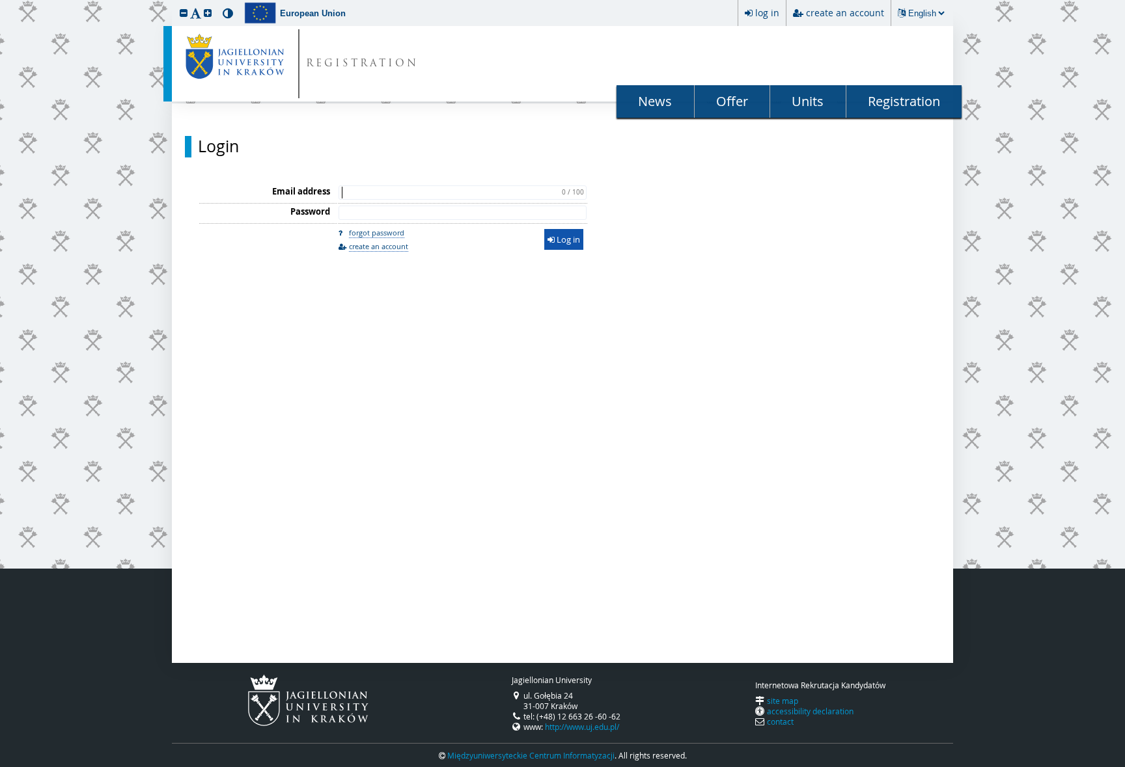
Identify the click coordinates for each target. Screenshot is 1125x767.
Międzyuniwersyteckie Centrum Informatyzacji (531, 755)
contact (780, 721)
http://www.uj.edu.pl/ (582, 726)
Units (808, 101)
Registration (904, 101)
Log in (567, 239)
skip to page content (3, 3)
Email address (301, 191)
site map (782, 700)
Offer (732, 101)
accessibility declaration (810, 711)
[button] (184, 13)
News (655, 101)
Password (310, 211)
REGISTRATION (362, 64)
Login (218, 146)
